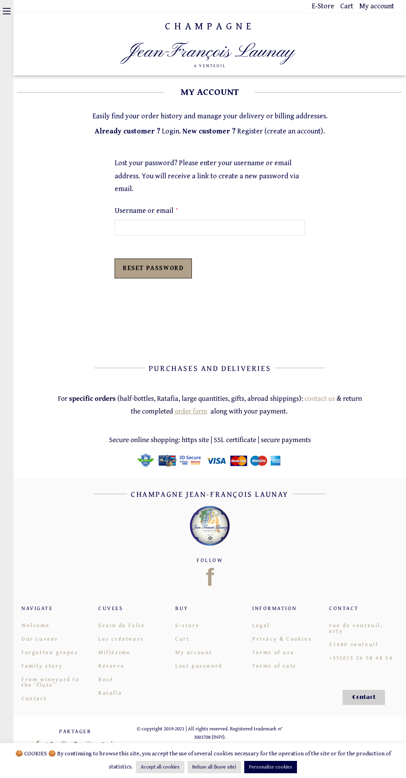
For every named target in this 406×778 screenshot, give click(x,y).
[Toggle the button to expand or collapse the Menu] (6, 10)
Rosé (105, 679)
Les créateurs (121, 639)
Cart (346, 6)
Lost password (198, 666)
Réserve (111, 666)
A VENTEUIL (210, 66)
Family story (42, 666)
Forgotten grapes (50, 652)
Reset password (153, 268)
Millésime (114, 652)
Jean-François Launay (210, 52)
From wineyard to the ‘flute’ (50, 682)
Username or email (146, 210)
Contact (34, 698)
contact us (319, 398)
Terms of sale (274, 666)
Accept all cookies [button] (160, 767)
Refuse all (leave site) (214, 767)
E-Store (323, 6)
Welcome (35, 625)
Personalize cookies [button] (270, 767)
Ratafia (110, 693)
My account (376, 6)
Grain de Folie (121, 625)
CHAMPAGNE (210, 26)
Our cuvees (39, 639)
